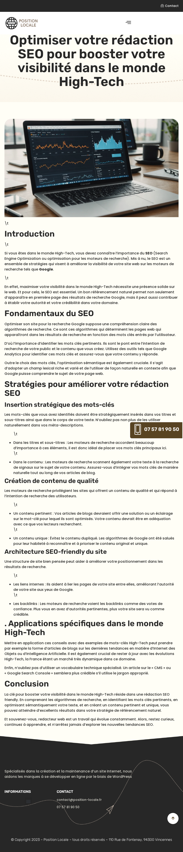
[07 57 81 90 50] (137, 429)
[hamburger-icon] (128, 23)
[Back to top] (173, 818)
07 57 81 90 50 (161, 429)
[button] (28, 801)
